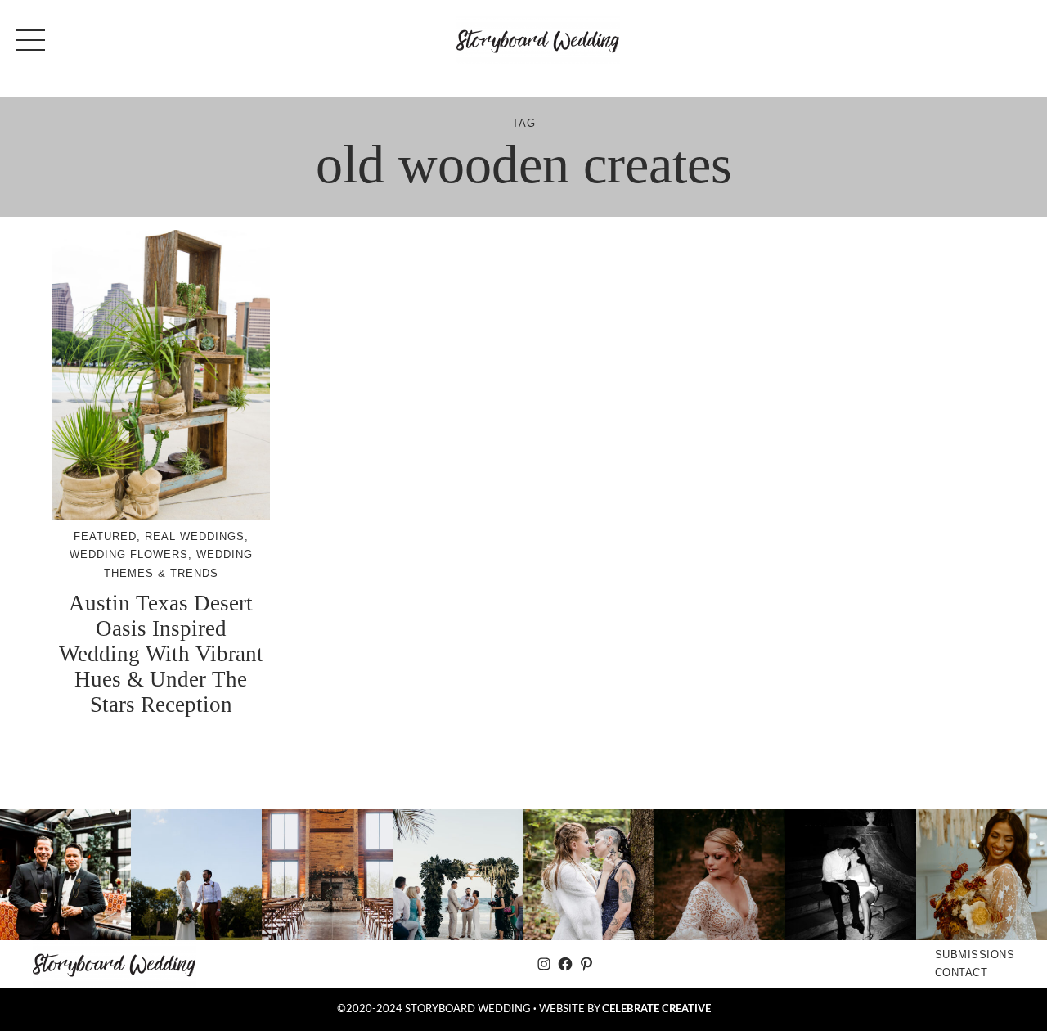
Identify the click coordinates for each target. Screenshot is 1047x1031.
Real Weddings (195, 536)
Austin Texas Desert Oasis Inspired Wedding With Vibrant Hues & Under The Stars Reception (161, 654)
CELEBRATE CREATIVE (656, 1009)
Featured (105, 536)
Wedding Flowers (129, 554)
